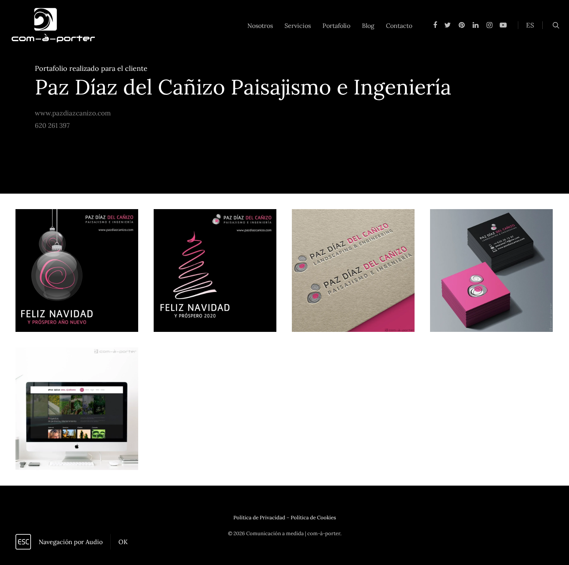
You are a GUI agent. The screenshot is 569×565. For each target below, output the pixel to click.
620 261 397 (52, 125)
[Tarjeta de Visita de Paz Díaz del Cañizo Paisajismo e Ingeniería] (491, 270)
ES (530, 25)
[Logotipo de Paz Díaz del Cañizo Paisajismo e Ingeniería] (353, 270)
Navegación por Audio (71, 542)
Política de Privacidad (259, 517)
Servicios (297, 25)
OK (123, 542)
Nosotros (260, 25)
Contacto (399, 25)
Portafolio (336, 25)
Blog (368, 25)
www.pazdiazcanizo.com (73, 113)
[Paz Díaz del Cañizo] (76, 408)
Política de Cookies (313, 517)
